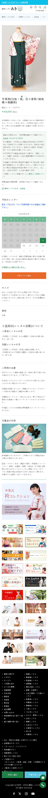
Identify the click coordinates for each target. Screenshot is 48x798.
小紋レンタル (31, 709)
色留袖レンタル (32, 680)
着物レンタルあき (8, 17)
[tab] (22, 96)
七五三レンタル (32, 725)
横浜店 (6, 703)
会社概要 (7, 709)
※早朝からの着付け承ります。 (14, 267)
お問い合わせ (9, 712)
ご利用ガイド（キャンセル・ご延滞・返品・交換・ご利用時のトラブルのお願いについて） (24, 762)
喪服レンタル (31, 721)
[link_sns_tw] (19, 793)
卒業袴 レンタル (24, 17)
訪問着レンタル (32, 684)
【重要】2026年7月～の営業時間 (14, 2)
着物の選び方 (9, 674)
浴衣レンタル (31, 718)
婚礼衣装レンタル (33, 687)
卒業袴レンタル (32, 702)
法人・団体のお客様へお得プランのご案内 (20, 740)
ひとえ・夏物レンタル (34, 715)
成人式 (28, 731)
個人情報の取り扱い (12, 721)
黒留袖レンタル (32, 677)
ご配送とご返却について (13, 768)
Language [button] (40, 10)
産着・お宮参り (32, 690)
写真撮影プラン (10, 750)
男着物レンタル (32, 705)
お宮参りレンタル (33, 728)
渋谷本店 (7, 693)
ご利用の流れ (9, 684)
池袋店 (36, 17)
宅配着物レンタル (11, 753)
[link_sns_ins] (26, 793)
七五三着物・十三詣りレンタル (35, 694)
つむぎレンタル (32, 712)
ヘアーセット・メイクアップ (15, 746)
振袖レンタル (31, 674)
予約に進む (13, 775)
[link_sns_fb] (14, 793)
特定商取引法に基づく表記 (13, 717)
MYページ (8, 771)
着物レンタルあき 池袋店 (14, 188)
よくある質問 (9, 687)
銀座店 (6, 696)
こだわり (7, 677)
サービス (7, 680)
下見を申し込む (35, 775)
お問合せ (41, 298)
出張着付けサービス (12, 743)
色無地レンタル (32, 699)
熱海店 (6, 706)
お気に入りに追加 (24, 275)
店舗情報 (7, 690)
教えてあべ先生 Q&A (12, 756)
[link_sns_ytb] (33, 793)
